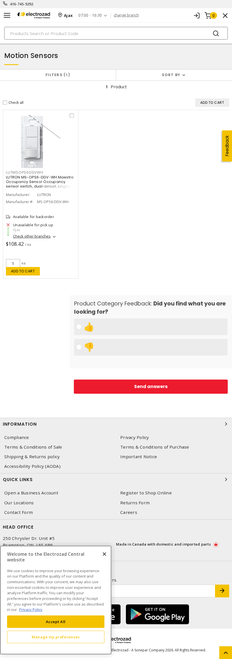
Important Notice (138, 456)
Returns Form (135, 502)
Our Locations (19, 502)
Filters (57, 74)
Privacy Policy (134, 437)
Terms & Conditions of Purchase (154, 447)
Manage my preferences (56, 636)
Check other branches (32, 236)
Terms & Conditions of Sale (33, 447)
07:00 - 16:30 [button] (90, 15)
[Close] (104, 554)
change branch (126, 15)
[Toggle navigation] (7, 15)
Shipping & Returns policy (32, 456)
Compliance (16, 437)
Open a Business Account (31, 493)
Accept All (56, 621)
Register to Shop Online (146, 493)
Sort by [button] (171, 74)
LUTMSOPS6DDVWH (24, 172)
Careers (128, 512)
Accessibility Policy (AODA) (32, 466)
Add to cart (23, 271)
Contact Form (18, 512)
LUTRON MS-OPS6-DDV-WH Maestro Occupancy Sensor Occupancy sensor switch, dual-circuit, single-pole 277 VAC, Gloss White (40, 184)
